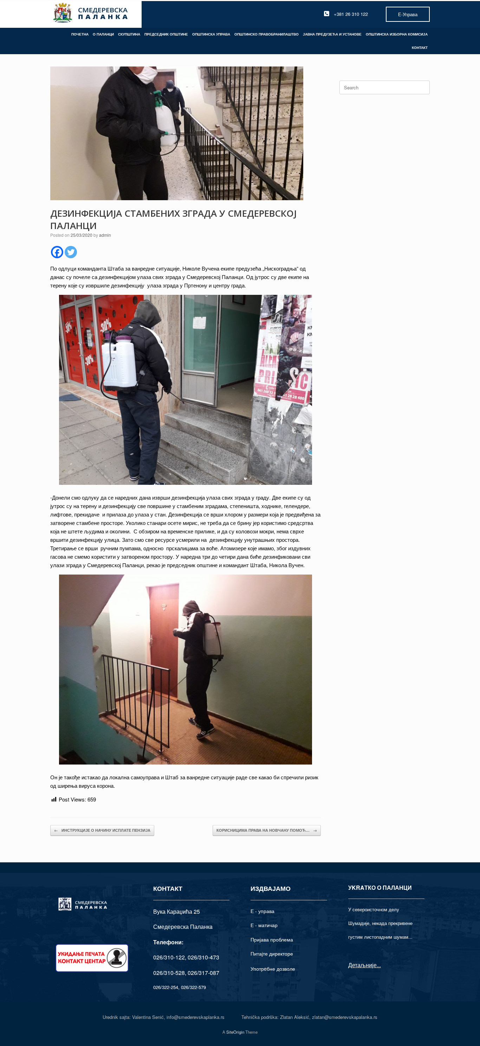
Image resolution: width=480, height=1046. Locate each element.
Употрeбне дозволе (273, 968)
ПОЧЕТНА (80, 34)
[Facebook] (57, 252)
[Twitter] (71, 252)
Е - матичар (264, 924)
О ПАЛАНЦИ (103, 34)
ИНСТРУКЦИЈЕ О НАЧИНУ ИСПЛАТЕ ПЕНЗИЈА (102, 830)
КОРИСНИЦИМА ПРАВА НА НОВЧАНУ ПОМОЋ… (266, 830)
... (379, 965)
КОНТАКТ (420, 47)
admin (105, 235)
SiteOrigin (235, 1032)
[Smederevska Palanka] (90, 14)
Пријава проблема (272, 939)
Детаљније (362, 965)
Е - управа (262, 910)
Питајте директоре (272, 953)
